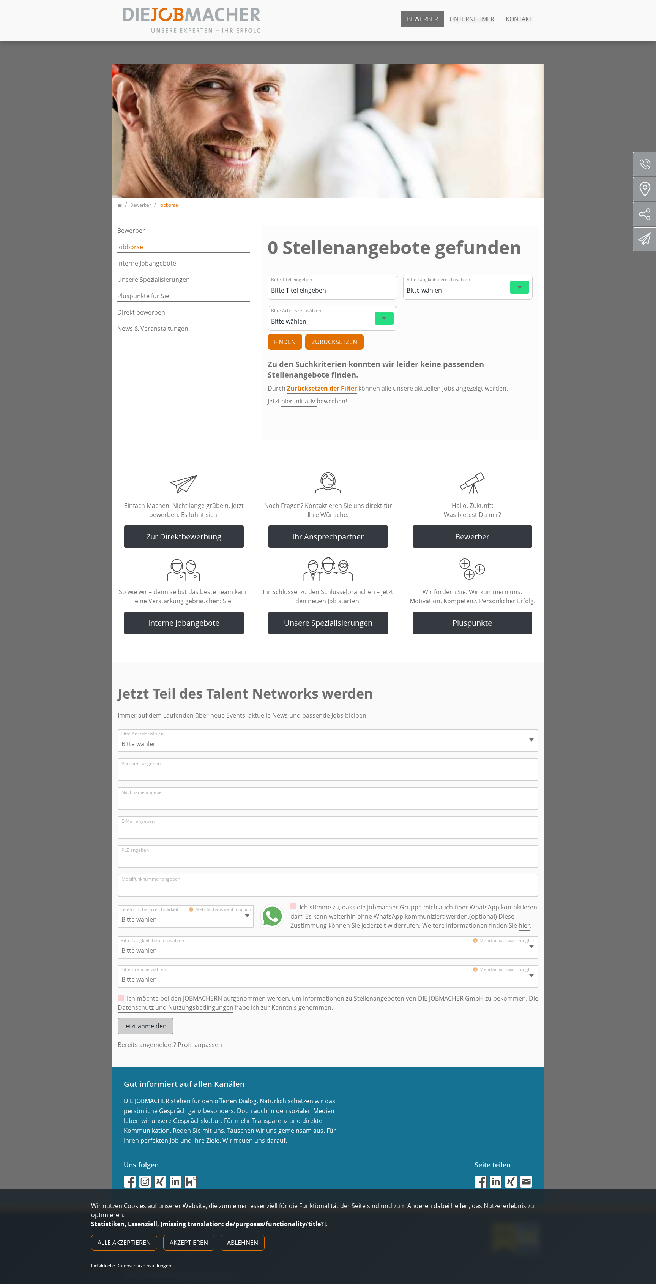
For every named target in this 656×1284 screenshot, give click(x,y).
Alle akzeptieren (124, 1242)
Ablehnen (242, 1242)
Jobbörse (130, 247)
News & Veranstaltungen (152, 328)
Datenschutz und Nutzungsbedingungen (175, 1007)
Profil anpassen (200, 1044)
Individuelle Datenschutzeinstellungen (131, 1266)
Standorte (644, 189)
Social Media (644, 214)
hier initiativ (299, 401)
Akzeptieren (189, 1242)
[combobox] (331, 290)
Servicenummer (644, 164)
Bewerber (422, 19)
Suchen (285, 342)
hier (524, 925)
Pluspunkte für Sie (143, 296)
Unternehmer (471, 19)
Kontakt (519, 19)
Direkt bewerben (141, 312)
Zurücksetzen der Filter (322, 388)
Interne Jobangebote (146, 263)
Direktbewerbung (644, 239)
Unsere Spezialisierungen (153, 279)
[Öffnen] (519, 287)
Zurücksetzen (334, 342)
